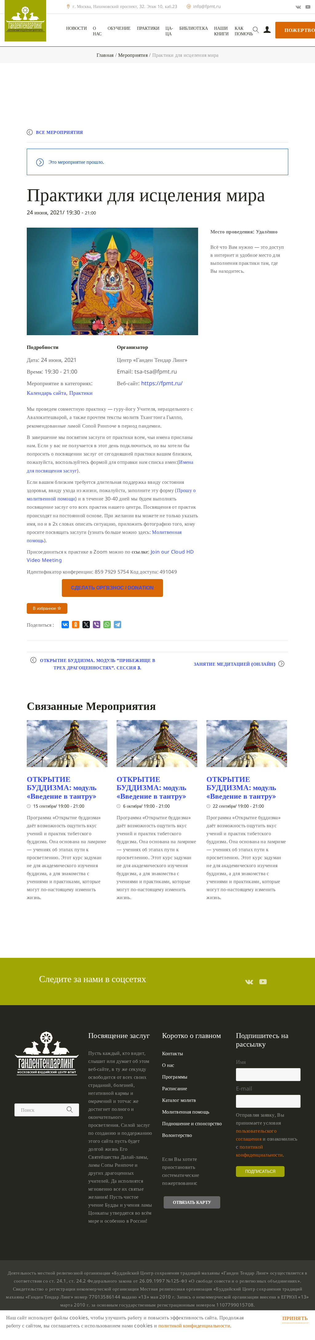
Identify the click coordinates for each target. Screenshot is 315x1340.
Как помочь (244, 31)
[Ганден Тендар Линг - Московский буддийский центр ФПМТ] (25, 20)
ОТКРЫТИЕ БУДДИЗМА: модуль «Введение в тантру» (62, 787)
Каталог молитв (179, 1100)
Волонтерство (177, 1135)
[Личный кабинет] (267, 30)
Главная (105, 55)
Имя (241, 1061)
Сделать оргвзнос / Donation (112, 587)
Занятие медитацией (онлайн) (235, 664)
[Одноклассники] (75, 624)
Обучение (119, 28)
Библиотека (193, 28)
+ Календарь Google (198, 135)
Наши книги (221, 31)
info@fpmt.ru (207, 6)
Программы (174, 1076)
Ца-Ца (169, 31)
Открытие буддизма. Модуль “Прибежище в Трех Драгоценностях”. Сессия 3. (97, 664)
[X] (86, 624)
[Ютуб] (307, 6)
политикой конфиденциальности (194, 1325)
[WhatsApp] (107, 624)
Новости (76, 28)
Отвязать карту (192, 1202)
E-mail (244, 1088)
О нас (97, 31)
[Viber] (96, 624)
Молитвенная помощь (185, 1111)
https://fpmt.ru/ (162, 383)
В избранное (45, 608)
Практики (148, 28)
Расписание (174, 1088)
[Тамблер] (249, 981)
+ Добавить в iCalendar (259, 135)
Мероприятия (133, 55)
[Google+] (298, 6)
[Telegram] (117, 624)
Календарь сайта (46, 392)
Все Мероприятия (59, 132)
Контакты (172, 1053)
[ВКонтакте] (65, 624)
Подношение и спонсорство (192, 1123)
